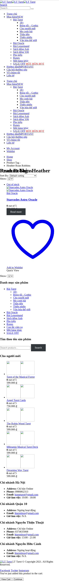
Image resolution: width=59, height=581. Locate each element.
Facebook (5, 570)
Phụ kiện (17, 55)
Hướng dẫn (20, 66)
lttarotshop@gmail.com (27, 513)
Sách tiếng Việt (21, 52)
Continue (18, 579)
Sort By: (4, 175)
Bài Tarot (18, 19)
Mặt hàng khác (21, 60)
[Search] (32, 8)
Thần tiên (25, 34)
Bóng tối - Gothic (22, 294)
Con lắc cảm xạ (15, 327)
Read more (16, 211)
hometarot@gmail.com (26, 494)
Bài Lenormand (21, 46)
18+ (22, 22)
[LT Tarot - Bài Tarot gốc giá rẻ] (17, 1)
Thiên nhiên (26, 37)
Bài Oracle (18, 43)
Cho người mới (27, 28)
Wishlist (11, 151)
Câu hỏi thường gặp (17, 69)
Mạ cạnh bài (26, 31)
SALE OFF (28, 63)
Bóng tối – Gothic (29, 25)
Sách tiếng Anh (21, 49)
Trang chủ (12, 13)
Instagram (24, 570)
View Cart (5, 579)
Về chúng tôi (13, 72)
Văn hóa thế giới (28, 40)
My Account (13, 148)
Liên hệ (10, 75)
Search (38, 347)
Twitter (14, 570)
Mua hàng (15, 16)
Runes (16, 57)
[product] (33, 368)
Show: (3, 178)
